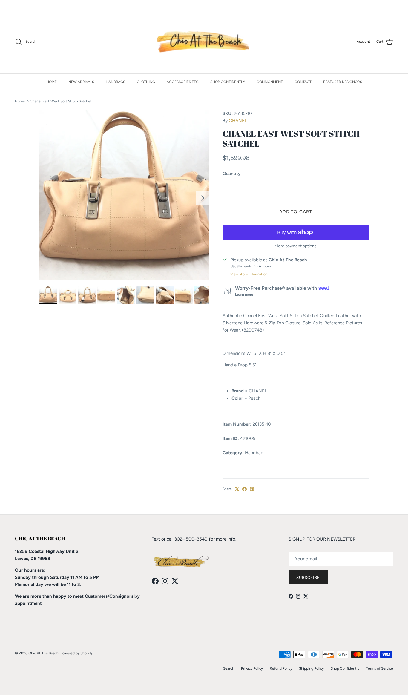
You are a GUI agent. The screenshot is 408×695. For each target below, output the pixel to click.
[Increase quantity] (251, 186)
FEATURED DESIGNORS (342, 82)
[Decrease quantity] (228, 186)
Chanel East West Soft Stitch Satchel (60, 101)
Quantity (231, 173)
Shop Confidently (345, 668)
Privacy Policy (252, 668)
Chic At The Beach (43, 653)
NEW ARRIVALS (81, 82)
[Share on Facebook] (244, 489)
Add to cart (295, 211)
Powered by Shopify (76, 653)
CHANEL (238, 120)
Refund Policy (281, 668)
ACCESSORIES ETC (183, 82)
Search (228, 668)
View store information (249, 274)
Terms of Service (379, 668)
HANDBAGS (115, 82)
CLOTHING (146, 82)
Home (20, 101)
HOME (51, 82)
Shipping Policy (311, 668)
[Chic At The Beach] (204, 41)
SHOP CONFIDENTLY (227, 82)
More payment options (295, 246)
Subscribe (308, 577)
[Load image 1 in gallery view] (124, 195)
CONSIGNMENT (270, 82)
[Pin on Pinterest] (252, 489)
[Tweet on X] (237, 489)
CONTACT (303, 82)
